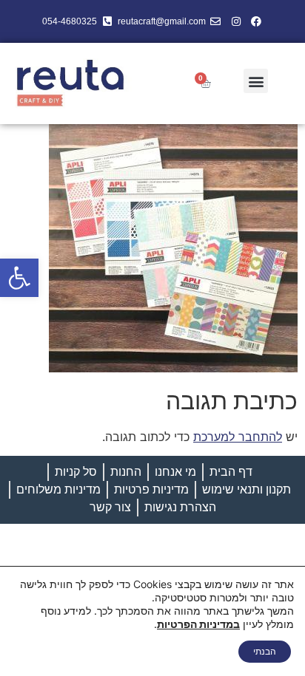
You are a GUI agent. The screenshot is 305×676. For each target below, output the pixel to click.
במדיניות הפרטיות (198, 624)
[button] (19, 278)
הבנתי (264, 651)
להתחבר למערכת (237, 436)
